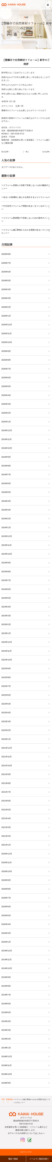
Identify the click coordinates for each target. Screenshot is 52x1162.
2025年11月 (6, 333)
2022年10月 (6, 660)
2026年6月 (6, 272)
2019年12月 (6, 951)
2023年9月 (6, 563)
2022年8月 (6, 677)
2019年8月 (6, 986)
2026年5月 (6, 280)
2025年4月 (6, 395)
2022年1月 (6, 739)
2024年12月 (6, 430)
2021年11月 (6, 757)
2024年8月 (6, 466)
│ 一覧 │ (26, 152)
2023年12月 (6, 536)
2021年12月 (6, 748)
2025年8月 (6, 360)
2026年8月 (6, 254)
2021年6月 (6, 801)
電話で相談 (13, 1159)
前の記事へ (5, 152)
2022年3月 (6, 721)
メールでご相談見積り (39, 1159)
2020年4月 (6, 924)
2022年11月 (6, 651)
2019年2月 (6, 1039)
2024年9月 (6, 457)
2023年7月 (6, 580)
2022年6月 (6, 695)
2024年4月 (6, 501)
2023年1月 (6, 633)
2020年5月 (6, 915)
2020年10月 (6, 871)
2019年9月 (6, 977)
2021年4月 (6, 818)
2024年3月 (6, 510)
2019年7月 (6, 995)
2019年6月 (6, 1003)
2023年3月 (6, 616)
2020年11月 (6, 862)
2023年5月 (6, 598)
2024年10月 (6, 448)
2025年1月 (6, 422)
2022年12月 (6, 642)
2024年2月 (6, 518)
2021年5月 (6, 810)
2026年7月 (6, 263)
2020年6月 (6, 906)
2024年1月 (6, 527)
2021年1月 (6, 845)
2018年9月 (6, 1083)
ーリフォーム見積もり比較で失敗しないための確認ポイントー (25, 186)
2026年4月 (6, 289)
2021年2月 (6, 836)
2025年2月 (6, 413)
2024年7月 (6, 474)
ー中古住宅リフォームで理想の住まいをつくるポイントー (25, 207)
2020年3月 (6, 933)
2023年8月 (6, 571)
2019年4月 (6, 1021)
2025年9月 (6, 351)
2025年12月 (6, 324)
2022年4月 (6, 712)
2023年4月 (6, 607)
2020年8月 (6, 889)
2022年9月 (6, 668)
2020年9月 (6, 880)
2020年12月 (6, 854)
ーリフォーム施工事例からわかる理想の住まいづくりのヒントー (25, 231)
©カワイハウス (26, 1152)
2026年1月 (6, 316)
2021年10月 (6, 765)
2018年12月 (6, 1056)
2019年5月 (6, 1012)
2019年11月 (6, 959)
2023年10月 (6, 554)
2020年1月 (6, 942)
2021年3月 (6, 827)
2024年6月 (6, 483)
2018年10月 (6, 1074)
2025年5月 (6, 386)
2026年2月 (6, 307)
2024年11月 (6, 439)
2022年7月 (6, 686)
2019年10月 (6, 968)
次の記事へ (46, 152)
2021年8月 (6, 783)
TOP (3, 1099)
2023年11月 (6, 545)
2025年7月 (6, 369)
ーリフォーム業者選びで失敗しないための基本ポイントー (25, 219)
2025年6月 (6, 377)
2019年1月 (6, 1048)
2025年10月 (6, 342)
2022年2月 (6, 730)
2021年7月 (6, 792)
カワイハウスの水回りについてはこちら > (26, 1133)
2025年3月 (6, 404)
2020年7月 (6, 898)
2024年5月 (6, 492)
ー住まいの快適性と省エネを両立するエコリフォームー (25, 197)
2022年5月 (6, 704)
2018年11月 (6, 1065)
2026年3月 (6, 298)
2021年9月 (6, 774)
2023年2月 (6, 624)
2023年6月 (6, 589)
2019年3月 (6, 1030)
